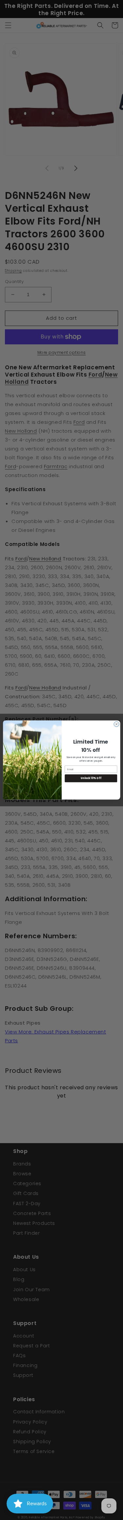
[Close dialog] (116, 724)
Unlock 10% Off (91, 778)
